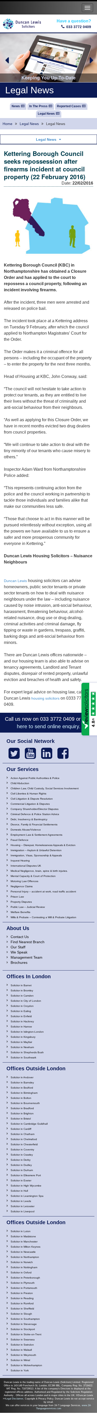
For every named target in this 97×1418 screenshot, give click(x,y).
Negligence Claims (22, 886)
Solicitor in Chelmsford (24, 1139)
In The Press (38, 106)
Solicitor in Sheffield (22, 1308)
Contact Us (20, 937)
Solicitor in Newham (22, 1047)
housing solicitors (45, 698)
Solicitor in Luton (21, 1231)
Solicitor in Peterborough (25, 1277)
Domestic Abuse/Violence (26, 829)
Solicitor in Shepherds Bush (27, 1052)
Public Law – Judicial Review (28, 907)
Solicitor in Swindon (22, 1344)
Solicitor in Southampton (25, 1318)
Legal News (46, 113)
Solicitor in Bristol (21, 1118)
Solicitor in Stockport (23, 1329)
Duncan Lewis (15, 581)
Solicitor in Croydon (22, 1006)
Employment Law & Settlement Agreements (36, 834)
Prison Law (17, 896)
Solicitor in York (20, 1370)
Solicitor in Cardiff (21, 1128)
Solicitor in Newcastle (23, 1251)
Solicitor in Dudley (21, 1165)
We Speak (19, 952)
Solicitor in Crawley (22, 1154)
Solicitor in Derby (21, 1159)
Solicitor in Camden (22, 995)
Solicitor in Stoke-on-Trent (26, 1334)
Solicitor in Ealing (21, 1011)
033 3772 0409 (78, 27)
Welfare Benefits (20, 912)
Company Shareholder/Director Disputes (34, 809)
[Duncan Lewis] (14, 753)
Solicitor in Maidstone (23, 1236)
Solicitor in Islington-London (27, 1031)
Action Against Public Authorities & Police (35, 778)
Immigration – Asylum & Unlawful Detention (36, 850)
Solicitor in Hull (19, 1190)
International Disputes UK (26, 865)
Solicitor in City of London (26, 1000)
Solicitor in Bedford (22, 1087)
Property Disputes (21, 901)
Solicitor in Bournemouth (25, 1103)
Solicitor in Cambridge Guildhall (29, 1123)
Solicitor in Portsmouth (24, 1288)
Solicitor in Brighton (22, 1113)
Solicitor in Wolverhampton (26, 1365)
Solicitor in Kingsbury (23, 1036)
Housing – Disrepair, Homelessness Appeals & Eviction (43, 845)
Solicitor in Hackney (22, 1021)
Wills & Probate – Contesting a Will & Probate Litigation (43, 917)
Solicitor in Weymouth (23, 1355)
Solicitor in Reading (22, 1298)
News (16, 106)
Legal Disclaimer (14, 1398)
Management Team (26, 957)
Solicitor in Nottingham (24, 1267)
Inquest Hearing (20, 860)
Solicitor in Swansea (23, 1339)
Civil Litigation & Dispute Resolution (32, 798)
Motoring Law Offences (24, 881)
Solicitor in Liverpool (22, 1211)
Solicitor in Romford (22, 1303)
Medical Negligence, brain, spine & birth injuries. (39, 870)
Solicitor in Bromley (22, 990)
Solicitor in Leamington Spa (27, 1196)
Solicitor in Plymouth (23, 1282)
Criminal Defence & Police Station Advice (35, 814)
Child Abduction (20, 783)
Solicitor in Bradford (22, 1108)
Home (7, 124)
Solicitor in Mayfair (21, 1042)
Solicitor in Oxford (21, 1272)
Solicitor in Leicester (22, 1206)
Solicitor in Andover (22, 1077)
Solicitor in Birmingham (24, 1092)
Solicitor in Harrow (21, 1026)
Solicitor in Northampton (25, 1257)
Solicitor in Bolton (21, 1098)
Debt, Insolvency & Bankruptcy (29, 819)
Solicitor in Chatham (22, 1134)
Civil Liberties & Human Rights (28, 793)
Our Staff (18, 947)
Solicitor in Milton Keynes (25, 1246)
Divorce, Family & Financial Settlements (34, 824)
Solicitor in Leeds (21, 1201)
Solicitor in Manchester (24, 1241)
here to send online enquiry (48, 726)
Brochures (19, 962)
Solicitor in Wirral (20, 1360)
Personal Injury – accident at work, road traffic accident (43, 891)
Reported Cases (69, 106)
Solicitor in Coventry (22, 1149)
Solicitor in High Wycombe (26, 1185)
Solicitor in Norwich (22, 1262)
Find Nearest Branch (27, 942)
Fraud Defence (19, 840)
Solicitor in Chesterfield (24, 1144)
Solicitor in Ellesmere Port (26, 1175)
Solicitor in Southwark (23, 1057)
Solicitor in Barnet (21, 985)
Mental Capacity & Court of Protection (33, 876)
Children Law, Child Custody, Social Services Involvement (45, 788)
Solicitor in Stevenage (24, 1324)
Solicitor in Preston (22, 1293)
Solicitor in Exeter (21, 1180)
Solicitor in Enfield (21, 1016)
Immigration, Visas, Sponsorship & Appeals (36, 855)
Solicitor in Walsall (21, 1349)
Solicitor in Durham (22, 1170)
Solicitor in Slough (21, 1313)
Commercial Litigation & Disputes (30, 803)
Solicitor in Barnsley (22, 1082)
